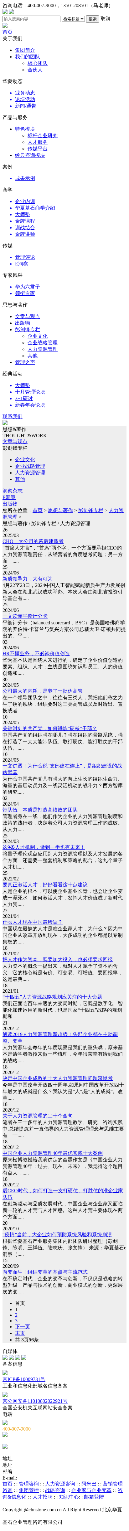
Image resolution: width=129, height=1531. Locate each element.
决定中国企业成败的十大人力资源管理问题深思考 (58, 1078)
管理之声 (25, 362)
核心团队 (38, 63)
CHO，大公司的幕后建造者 (33, 541)
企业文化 (38, 336)
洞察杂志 (13, 490)
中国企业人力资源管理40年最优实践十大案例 (53, 1153)
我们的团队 (27, 56)
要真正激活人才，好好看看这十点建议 (45, 884)
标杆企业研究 (43, 135)
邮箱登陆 (94, 1497)
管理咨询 (29, 1483)
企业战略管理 (43, 342)
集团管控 (29, 1490)
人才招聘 (43, 1497)
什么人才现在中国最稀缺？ (33, 922)
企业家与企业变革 (91, 1490)
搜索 (93, 19)
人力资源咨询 (60, 1483)
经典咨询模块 (30, 155)
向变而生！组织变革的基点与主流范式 (45, 1272)
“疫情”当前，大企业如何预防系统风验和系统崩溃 (57, 1234)
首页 (8, 32)
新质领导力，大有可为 (28, 578)
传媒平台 (38, 148)
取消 (106, 18)
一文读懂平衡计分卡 (25, 616)
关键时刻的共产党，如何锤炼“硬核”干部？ (50, 728)
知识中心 (69, 1497)
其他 (33, 355)
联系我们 (13, 416)
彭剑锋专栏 (27, 329)
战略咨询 (55, 1490)
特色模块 (25, 129)
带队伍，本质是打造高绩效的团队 (40, 809)
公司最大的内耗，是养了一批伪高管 (43, 691)
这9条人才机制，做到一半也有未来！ (44, 847)
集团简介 (25, 50)
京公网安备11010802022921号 (35, 1401)
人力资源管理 (43, 349)
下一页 (22, 1326)
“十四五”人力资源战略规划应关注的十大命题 (52, 997)
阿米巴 (88, 1483)
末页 (20, 1333)
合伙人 (35, 69)
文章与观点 (27, 316)
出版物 (22, 323)
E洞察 (9, 497)
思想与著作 (60, 510)
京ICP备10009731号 (24, 1379)
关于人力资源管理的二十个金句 (38, 1115)
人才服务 (38, 142)
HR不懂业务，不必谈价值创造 (36, 653)
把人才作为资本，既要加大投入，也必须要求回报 (58, 959)
